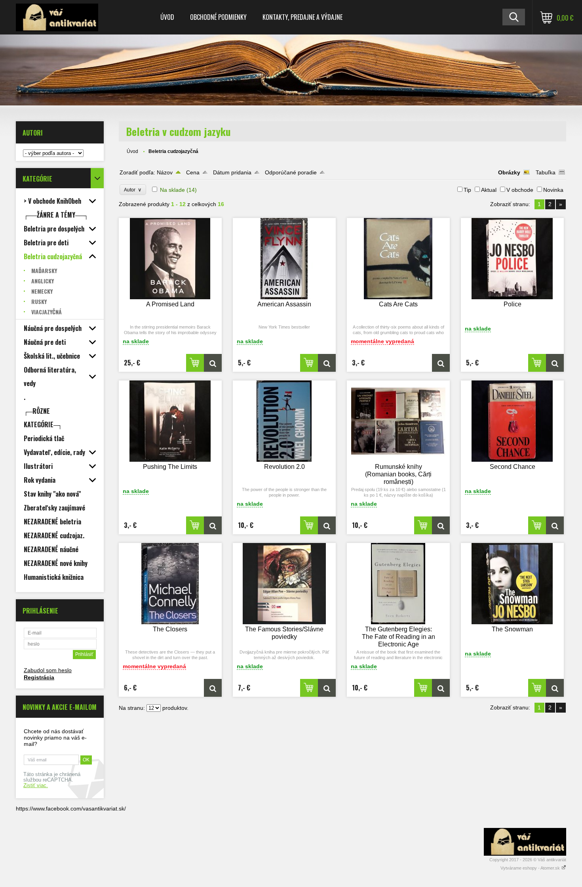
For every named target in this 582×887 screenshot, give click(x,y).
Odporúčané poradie (291, 172)
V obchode (519, 190)
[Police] (512, 258)
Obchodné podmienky (218, 17)
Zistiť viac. (35, 785)
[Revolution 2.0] (284, 421)
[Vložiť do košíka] (195, 363)
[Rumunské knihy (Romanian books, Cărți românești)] (398, 421)
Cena (193, 172)
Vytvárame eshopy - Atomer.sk (530, 868)
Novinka (553, 190)
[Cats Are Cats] (398, 258)
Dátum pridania (232, 172)
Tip (467, 190)
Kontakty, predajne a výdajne (302, 17)
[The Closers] (170, 583)
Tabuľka (545, 172)
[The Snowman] (512, 583)
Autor (133, 190)
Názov (165, 172)
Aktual (488, 190)
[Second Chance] (512, 421)
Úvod (167, 17)
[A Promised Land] (170, 258)
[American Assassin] (284, 258)
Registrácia (39, 677)
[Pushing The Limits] (170, 421)
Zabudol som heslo (48, 670)
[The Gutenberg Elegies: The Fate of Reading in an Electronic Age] (398, 583)
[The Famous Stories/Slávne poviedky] (284, 583)
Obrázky (509, 172)
